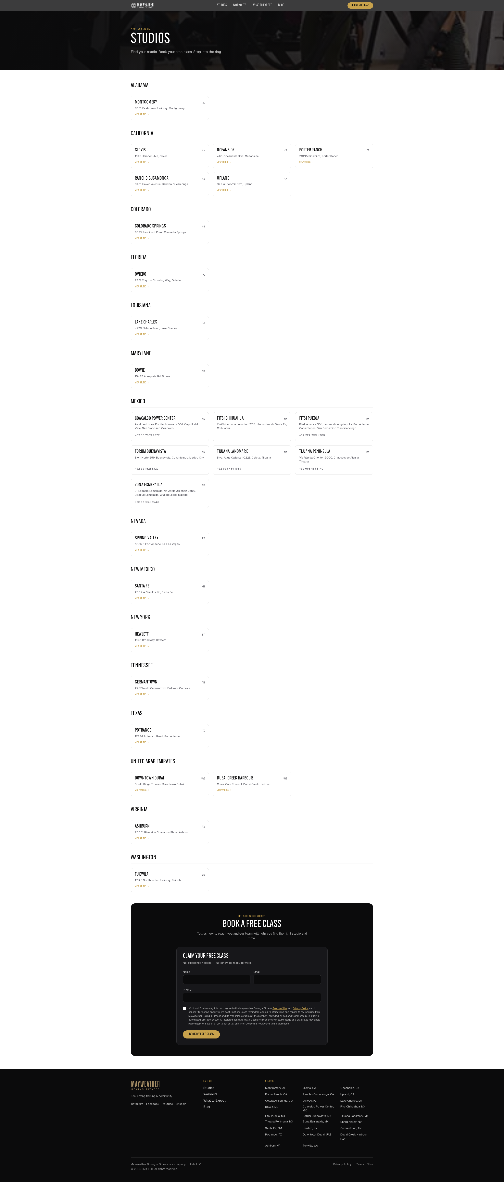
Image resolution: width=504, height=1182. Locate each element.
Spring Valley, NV (351, 1122)
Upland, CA (347, 1094)
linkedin (181, 1104)
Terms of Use (279, 1008)
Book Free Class (360, 5)
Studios (222, 5)
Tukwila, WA (310, 1145)
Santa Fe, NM (273, 1128)
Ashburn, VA (272, 1145)
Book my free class (201, 1034)
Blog (281, 5)
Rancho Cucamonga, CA (318, 1094)
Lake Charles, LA (351, 1100)
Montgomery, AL (275, 1088)
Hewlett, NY (310, 1128)
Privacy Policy (300, 1008)
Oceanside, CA (349, 1088)
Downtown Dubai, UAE (317, 1134)
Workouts (239, 5)
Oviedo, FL (310, 1100)
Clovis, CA (309, 1088)
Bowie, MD (272, 1107)
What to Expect (262, 5)
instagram (137, 1104)
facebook (152, 1104)
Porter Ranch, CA (276, 1094)
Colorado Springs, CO (279, 1100)
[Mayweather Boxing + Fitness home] (142, 5)
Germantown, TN (350, 1128)
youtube (167, 1104)
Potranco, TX (273, 1134)
